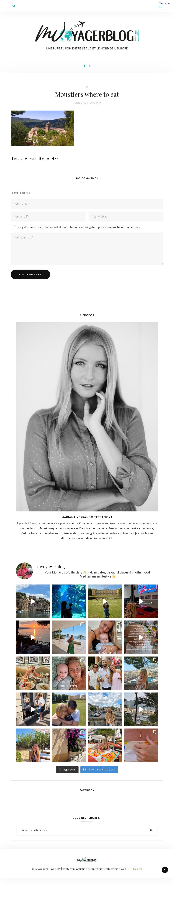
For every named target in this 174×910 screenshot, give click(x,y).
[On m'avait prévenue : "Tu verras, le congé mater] (141, 673)
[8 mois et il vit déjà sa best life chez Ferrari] (141, 601)
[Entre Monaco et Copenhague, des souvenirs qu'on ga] (105, 673)
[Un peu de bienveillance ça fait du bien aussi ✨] (69, 673)
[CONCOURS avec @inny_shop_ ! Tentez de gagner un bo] (141, 745)
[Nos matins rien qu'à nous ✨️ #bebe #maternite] (33, 637)
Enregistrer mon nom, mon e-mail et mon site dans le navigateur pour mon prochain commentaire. (78, 227)
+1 (57, 158)
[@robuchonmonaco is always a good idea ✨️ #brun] (33, 673)
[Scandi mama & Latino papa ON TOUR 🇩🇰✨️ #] (69, 709)
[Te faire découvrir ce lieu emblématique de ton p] (69, 601)
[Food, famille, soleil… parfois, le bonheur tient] (33, 745)
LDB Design (134, 869)
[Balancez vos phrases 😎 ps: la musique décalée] (141, 637)
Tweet (32, 158)
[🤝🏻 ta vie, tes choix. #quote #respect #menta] (105, 601)
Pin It (45, 158)
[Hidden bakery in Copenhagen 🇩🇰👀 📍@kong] (33, 709)
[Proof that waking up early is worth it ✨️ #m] (141, 709)
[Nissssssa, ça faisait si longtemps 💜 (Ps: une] (69, 745)
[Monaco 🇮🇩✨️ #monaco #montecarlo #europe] (33, 601)
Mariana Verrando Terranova (87, 517)
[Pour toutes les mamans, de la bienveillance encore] (105, 637)
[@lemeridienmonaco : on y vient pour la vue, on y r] (105, 745)
